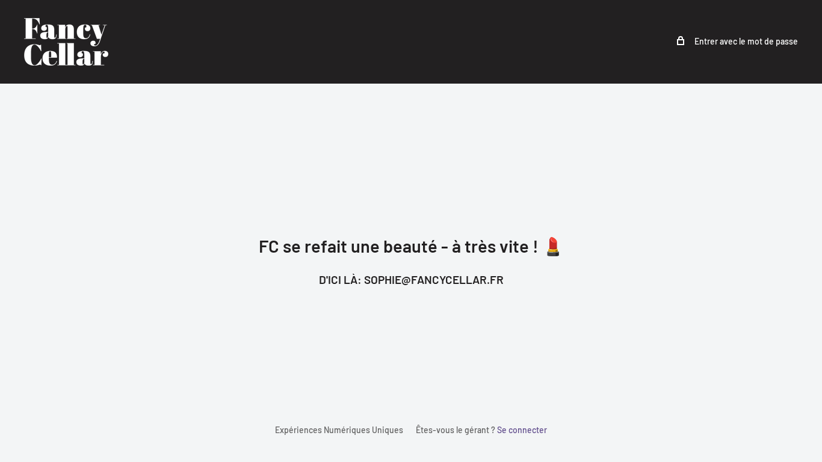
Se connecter (522, 430)
